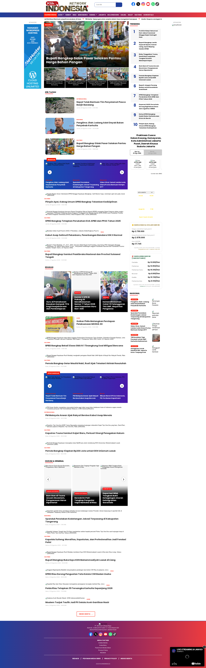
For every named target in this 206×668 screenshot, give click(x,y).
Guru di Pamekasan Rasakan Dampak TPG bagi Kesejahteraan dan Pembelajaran (57, 305)
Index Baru (103, 645)
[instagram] (143, 5)
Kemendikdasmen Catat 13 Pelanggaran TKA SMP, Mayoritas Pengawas (114, 305)
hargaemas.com (143, 249)
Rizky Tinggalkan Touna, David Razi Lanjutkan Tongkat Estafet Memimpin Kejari (148, 57)
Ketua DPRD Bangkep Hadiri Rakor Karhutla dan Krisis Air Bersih (149, 116)
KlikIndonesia (50, 15)
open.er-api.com (155, 249)
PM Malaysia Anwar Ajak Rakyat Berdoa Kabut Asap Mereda (85, 397)
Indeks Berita (103, 643)
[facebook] (133, 5)
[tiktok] (157, 5)
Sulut (130, 15)
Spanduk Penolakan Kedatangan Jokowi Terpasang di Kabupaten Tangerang (86, 184)
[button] (46, 44)
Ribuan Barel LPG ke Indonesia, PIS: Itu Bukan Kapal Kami (112, 397)
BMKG (160, 173)
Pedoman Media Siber (103, 648)
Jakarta (102, 15)
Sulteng (138, 15)
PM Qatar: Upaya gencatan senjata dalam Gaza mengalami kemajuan (107, 19)
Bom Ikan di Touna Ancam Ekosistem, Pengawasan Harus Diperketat (56, 499)
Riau (74, 15)
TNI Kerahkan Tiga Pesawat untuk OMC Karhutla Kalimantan (139, 339)
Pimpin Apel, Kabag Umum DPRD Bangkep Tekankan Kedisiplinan (81, 60)
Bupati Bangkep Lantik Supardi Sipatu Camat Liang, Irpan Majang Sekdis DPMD (148, 45)
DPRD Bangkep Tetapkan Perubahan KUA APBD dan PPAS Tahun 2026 (149, 97)
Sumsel (92, 15)
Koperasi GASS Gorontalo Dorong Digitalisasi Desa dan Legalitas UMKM (149, 106)
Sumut (68, 15)
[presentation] (50, 172)
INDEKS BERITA (84, 614)
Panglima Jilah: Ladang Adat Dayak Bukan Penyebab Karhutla (57, 184)
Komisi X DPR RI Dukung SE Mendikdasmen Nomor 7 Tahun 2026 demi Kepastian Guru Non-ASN (85, 303)
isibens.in (142, 286)
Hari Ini (137, 152)
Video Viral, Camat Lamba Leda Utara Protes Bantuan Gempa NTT (112, 184)
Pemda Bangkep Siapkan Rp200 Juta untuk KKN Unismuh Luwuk (149, 78)
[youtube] (148, 5)
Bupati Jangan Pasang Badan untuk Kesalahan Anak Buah (148, 87)
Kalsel (123, 15)
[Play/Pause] (172, 664)
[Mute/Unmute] (176, 664)
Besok (152, 152)
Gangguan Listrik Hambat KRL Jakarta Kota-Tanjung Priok (139, 350)
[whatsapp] (153, 5)
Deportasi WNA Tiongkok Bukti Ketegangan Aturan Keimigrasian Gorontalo (113, 498)
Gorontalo (148, 15)
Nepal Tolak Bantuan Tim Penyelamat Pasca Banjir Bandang (56, 398)
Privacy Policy (103, 650)
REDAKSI (103, 653)
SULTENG (49, 54)
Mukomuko (83, 15)
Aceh (60, 15)
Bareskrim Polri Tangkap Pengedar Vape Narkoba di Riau (85, 500)
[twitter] (138, 5)
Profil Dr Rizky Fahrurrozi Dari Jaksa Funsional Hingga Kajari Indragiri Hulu (148, 34)
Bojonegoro (113, 15)
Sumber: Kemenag (146, 219)
